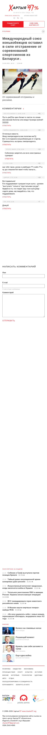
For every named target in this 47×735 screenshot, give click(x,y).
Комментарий (7, 292)
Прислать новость (12, 15)
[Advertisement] (23, 238)
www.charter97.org (29, 711)
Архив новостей (30, 15)
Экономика (28, 669)
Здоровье (38, 675)
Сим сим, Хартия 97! (34, 24)
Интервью (15, 675)
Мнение (5, 624)
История (38, 672)
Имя (4, 273)
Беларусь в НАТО (23, 684)
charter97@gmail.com (10, 723)
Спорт (20, 672)
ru (18, 18)
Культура (28, 672)
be (14, 18)
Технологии (27, 675)
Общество (17, 669)
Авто (4, 678)
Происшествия (8, 672)
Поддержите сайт (13, 24)
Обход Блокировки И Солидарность (17, 681)
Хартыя (23, 8)
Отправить (8, 321)
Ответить (6, 125)
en (22, 18)
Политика (6, 669)
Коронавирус (8, 684)
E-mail (4, 282)
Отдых (11, 678)
